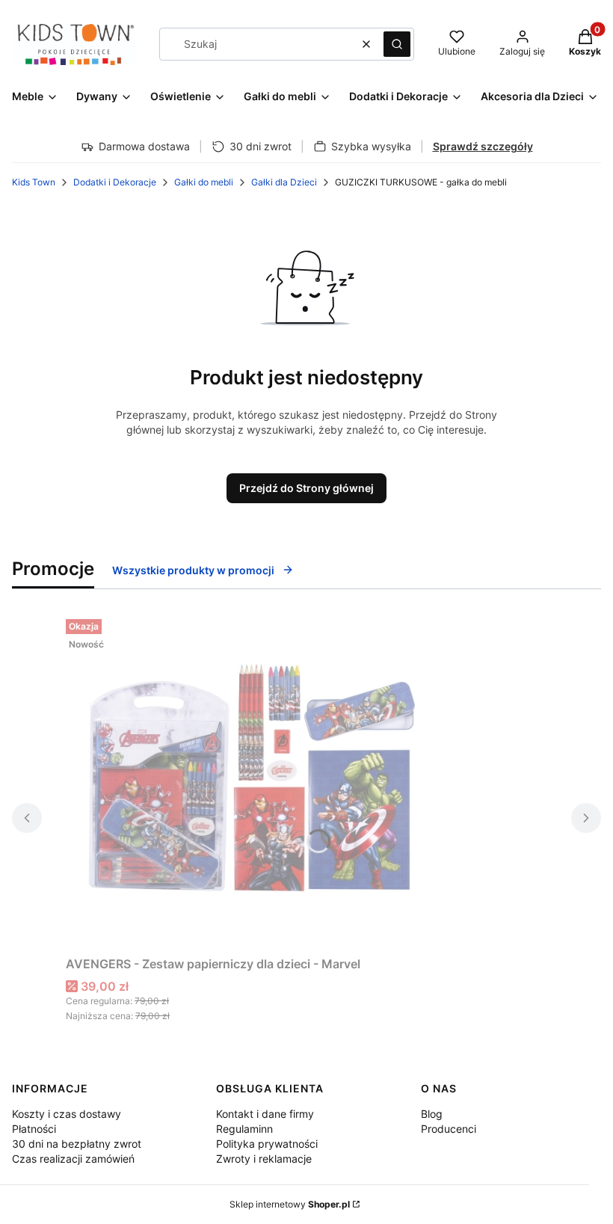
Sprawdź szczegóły (483, 146)
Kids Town (33, 182)
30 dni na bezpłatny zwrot (76, 1143)
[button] (396, 44)
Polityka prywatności (267, 1143)
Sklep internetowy (290, 1204)
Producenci (448, 1128)
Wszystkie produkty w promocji (193, 570)
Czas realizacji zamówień (73, 1158)
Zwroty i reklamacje (264, 1158)
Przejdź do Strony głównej (306, 488)
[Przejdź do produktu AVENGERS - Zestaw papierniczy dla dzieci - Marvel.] (253, 781)
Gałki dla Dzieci (284, 182)
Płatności (34, 1128)
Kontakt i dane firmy (265, 1113)
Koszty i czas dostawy (66, 1113)
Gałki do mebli (203, 182)
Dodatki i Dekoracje (114, 182)
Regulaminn (244, 1128)
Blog (432, 1113)
